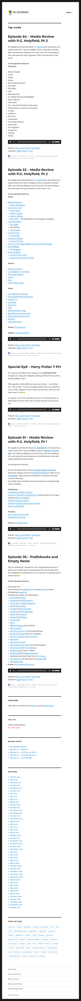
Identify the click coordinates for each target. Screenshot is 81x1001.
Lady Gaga (12, 302)
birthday (27, 927)
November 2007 (16, 905)
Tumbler (13, 609)
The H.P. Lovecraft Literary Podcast (23, 637)
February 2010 (15, 835)
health (22, 939)
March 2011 (14, 802)
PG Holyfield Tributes (18, 747)
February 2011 (15, 805)
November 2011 (16, 788)
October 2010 (15, 816)
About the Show (14, 974)
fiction (44, 353)
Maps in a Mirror (16, 216)
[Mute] (53, 142)
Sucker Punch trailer (16, 283)
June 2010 (14, 824)
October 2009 (15, 846)
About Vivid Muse (15, 984)
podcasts (16, 687)
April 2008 (14, 891)
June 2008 (14, 885)
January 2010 (15, 838)
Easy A (10, 277)
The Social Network (15, 274)
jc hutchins (13, 944)
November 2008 (16, 874)
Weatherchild (15, 653)
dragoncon (42, 685)
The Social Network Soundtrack (20, 297)
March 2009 (14, 863)
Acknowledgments (15, 989)
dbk (57, 927)
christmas (44, 927)
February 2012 (15, 783)
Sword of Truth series (18, 255)
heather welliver (33, 939)
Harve (12, 598)
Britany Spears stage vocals (18, 316)
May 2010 (13, 827)
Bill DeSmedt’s (27, 601)
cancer (35, 927)
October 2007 (15, 907)
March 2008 (14, 894)
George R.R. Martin (15, 238)
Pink (10, 308)
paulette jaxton (39, 948)
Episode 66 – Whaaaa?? (19, 750)
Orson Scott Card (14, 208)
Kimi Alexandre (27, 612)
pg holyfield (54, 156)
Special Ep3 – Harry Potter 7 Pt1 (34, 367)
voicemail (33, 956)
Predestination (27, 589)
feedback (19, 935)
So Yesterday (15, 230)
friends (41, 935)
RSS (31, 151)
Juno (10, 280)
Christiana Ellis (41, 659)
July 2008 (13, 882)
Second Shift (15, 620)
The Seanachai (15, 628)
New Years (20, 948)
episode (42, 931)
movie (59, 424)
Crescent (13, 617)
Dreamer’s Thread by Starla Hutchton (23, 495)
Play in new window (23, 148)
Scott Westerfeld (14, 222)
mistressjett (52, 424)
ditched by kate (20, 931)
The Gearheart (20, 327)
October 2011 (15, 791)
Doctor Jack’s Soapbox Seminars (22, 603)
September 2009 (16, 849)
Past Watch (14, 219)
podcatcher (49, 706)
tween (24, 956)
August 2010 (15, 821)
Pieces (12, 623)
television (16, 158)
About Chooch (14, 979)
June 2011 (13, 794)
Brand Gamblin (25, 609)
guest (38, 156)
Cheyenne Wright (22, 498)
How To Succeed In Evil (19, 631)
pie (10, 952)
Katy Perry (12, 305)
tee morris (53, 952)
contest (45, 589)
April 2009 (14, 860)
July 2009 (13, 852)
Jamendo (11, 319)
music (10, 355)
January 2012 (15, 785)
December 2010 (16, 810)
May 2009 (14, 857)
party (28, 948)
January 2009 (15, 869)
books (39, 353)
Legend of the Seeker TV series (22, 258)
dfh (10, 931)
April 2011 (13, 799)
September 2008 (16, 877)
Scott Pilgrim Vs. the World (18, 272)
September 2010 (16, 819)
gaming (49, 935)
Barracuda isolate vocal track (19, 313)
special (10, 426)
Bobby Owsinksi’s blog (17, 311)
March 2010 (14, 833)
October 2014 (15, 777)
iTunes (33, 706)
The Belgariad (15, 249)
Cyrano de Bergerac (17, 205)
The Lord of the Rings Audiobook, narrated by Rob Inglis (30, 244)
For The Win (15, 236)
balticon (12, 927)
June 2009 (14, 855)
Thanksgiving (14, 956)
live (42, 424)
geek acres (13, 939)
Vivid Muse (14, 543)
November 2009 (16, 844)
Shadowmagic (15, 651)
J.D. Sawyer (41, 656)
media (47, 156)
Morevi (13, 614)
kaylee (42, 156)
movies (58, 353)
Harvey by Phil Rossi (16, 506)
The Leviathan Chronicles (20, 645)
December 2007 (16, 902)
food (34, 935)
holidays (53, 939)
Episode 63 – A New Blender (21, 758)
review (10, 158)
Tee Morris (22, 614)
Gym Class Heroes (15, 322)
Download (36, 148)
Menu (69, 12)
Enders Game (15, 211)
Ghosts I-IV (12, 299)
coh (52, 927)
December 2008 (16, 871)
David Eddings (13, 247)
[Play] (11, 142)
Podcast (31, 156)
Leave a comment (28, 158)
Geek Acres (14, 639)
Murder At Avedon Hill (18, 634)
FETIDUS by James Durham (18, 501)
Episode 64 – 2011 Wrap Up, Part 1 (23, 755)
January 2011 (15, 808)
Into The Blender (13, 995)
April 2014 (14, 780)
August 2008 (15, 880)
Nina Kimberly (15, 659)
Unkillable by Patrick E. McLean (20, 492)
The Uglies (14, 225)
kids (55, 685)
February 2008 (15, 896)
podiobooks (18, 545)
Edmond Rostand (15, 202)
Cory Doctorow (14, 233)
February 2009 (15, 866)
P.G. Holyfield (38, 47)
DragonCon (22, 592)
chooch (13, 156)
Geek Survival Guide (18, 642)
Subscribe (12, 969)
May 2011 (13, 796)
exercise (51, 931)
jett (39, 424)
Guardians (14, 612)
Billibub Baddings (17, 626)
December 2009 (16, 841)
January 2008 (15, 899)
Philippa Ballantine (30, 653)
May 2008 (14, 888)
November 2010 (16, 813)
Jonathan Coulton (22, 333)
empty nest (50, 685)
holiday (45, 939)
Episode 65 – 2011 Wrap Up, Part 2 (23, 752)
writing (42, 956)
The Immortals (16, 648)
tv (20, 158)
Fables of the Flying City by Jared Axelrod (24, 503)
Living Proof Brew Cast (17, 517)
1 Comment (32, 545)
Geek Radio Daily (20, 523)
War (11, 606)
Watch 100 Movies (15, 269)
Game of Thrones (17, 241)
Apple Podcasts (22, 151)
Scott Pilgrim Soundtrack (18, 294)
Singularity (14, 601)
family (11, 935)
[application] (34, 142)
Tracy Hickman (30, 648)
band (19, 927)
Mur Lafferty (21, 606)
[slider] (57, 141)
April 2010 (14, 830)
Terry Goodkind (14, 252)
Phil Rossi (22, 598)
